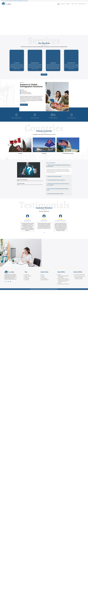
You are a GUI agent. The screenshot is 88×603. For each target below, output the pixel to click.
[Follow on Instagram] (6, 281)
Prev (11, 145)
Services (67, 3)
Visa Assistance (81, 3)
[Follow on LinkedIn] (8, 281)
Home (58, 3)
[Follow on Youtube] (10, 281)
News (76, 3)
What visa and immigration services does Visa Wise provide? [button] (58, 165)
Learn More (23, 104)
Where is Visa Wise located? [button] (54, 176)
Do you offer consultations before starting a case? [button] (58, 189)
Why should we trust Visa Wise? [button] (55, 193)
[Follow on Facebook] (4, 281)
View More (44, 74)
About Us (63, 3)
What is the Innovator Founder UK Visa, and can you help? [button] (58, 184)
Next (8, 145)
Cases (72, 3)
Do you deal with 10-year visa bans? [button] (56, 180)
